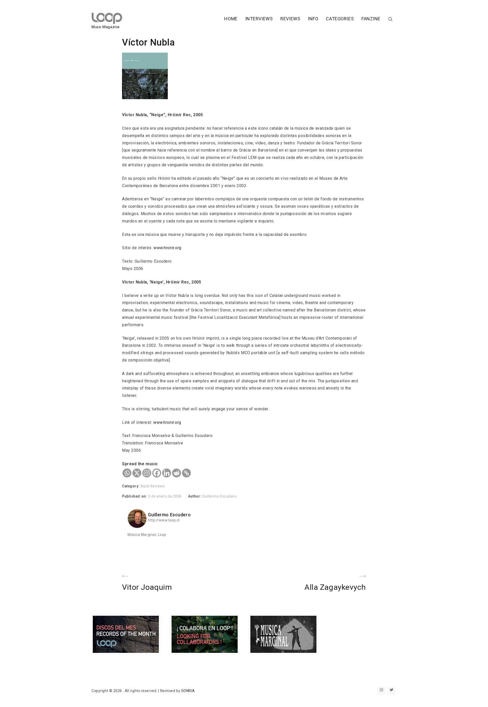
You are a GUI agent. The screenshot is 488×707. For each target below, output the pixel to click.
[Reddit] (176, 473)
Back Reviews (153, 486)
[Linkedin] (166, 473)
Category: (131, 486)
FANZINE (370, 18)
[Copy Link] (186, 473)
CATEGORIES (340, 18)
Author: (195, 496)
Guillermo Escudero (219, 496)
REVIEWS (290, 18)
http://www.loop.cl (163, 520)
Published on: (135, 496)
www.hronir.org (167, 247)
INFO (313, 18)
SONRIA (188, 691)
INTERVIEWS (259, 18)
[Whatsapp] (127, 473)
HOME (230, 18)
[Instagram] (146, 473)
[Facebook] (156, 473)
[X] (136, 473)
